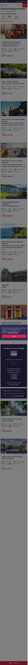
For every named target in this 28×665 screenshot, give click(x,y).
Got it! (14, 336)
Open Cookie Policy (13, 332)
